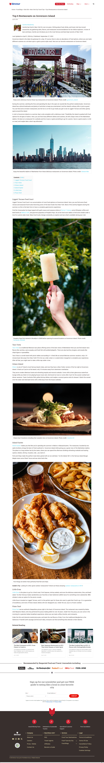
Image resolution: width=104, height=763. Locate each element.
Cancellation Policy (85, 744)
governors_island (72, 100)
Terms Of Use (83, 740)
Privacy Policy (83, 747)
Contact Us (30, 747)
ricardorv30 (70, 438)
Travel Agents (48, 740)
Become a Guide (49, 747)
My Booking (70, 4)
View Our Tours (60, 4)
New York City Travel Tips (37, 9)
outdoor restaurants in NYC (73, 586)
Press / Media (31, 744)
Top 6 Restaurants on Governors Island (56, 9)
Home (13, 9)
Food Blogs (19, 9)
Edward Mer (85, 171)
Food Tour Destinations (69, 737)
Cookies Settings (84, 750)
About (86, 4)
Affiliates (47, 744)
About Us (30, 737)
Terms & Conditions (85, 737)
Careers (29, 740)
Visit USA (26, 9)
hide (22, 177)
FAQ (45, 737)
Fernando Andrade (19, 340)
